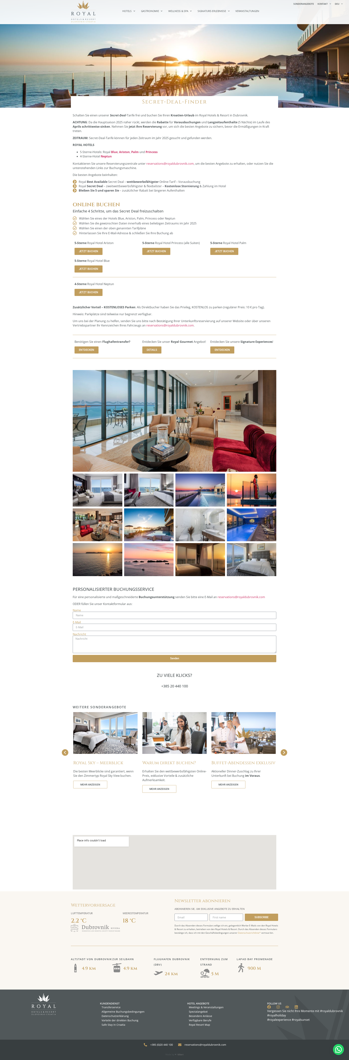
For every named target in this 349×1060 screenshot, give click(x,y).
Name (77, 610)
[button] (338, 1049)
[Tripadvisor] (287, 1007)
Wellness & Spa (178, 11)
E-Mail (77, 622)
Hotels (126, 11)
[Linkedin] (296, 1007)
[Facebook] (269, 1007)
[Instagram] (278, 1007)
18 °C (129, 921)
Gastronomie (150, 11)
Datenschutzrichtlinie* (249, 932)
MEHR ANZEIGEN (90, 784)
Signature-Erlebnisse (212, 11)
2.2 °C (79, 921)
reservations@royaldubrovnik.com (170, 164)
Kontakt (323, 3)
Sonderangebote (303, 3)
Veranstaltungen (247, 11)
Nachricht (79, 634)
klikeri (181, 1054)
